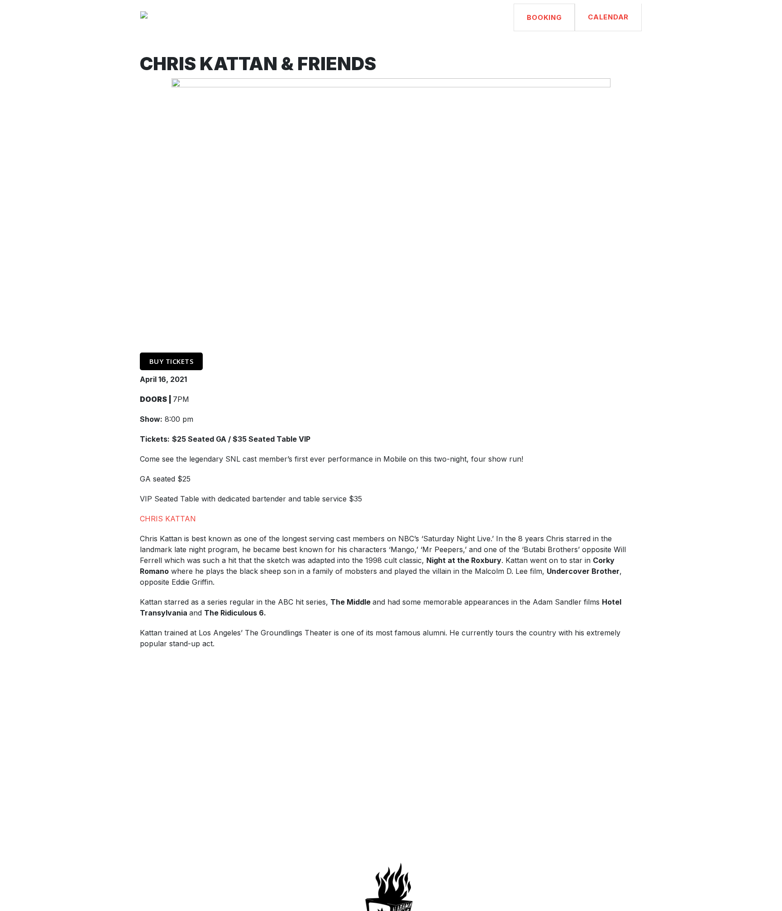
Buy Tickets (171, 361)
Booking (544, 17)
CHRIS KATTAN (168, 518)
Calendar (608, 17)
